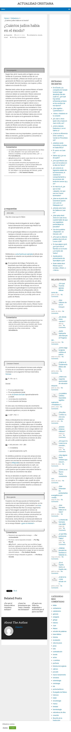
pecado (55, 672)
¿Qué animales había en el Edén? (62, 508)
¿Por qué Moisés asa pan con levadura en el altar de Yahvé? (60, 163)
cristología (56, 683)
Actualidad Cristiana (35, 3)
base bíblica (57, 634)
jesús (54, 646)
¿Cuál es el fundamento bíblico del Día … (63, 365)
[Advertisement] (24, 54)
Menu (3, 9)
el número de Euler (18, 394)
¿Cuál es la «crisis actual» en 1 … (62, 580)
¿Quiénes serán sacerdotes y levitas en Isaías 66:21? (60, 145)
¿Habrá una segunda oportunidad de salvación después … (59, 381)
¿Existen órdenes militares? (62, 429)
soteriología (57, 680)
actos (55, 657)
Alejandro (9, 35)
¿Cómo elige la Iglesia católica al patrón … (63, 351)
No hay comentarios (19, 37)
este (39, 505)
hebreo (55, 623)
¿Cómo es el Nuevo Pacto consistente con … (59, 474)
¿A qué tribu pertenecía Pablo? (63, 536)
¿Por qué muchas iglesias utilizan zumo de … (58, 288)
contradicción (57, 652)
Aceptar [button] (12, 727)
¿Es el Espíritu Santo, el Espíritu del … (63, 566)
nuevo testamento (59, 675)
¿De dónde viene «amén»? (62, 319)
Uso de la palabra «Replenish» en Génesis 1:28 (59, 232)
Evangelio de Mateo (60, 692)
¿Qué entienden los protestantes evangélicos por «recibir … (59, 491)
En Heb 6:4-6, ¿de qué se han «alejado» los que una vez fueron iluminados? (59, 191)
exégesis (56, 617)
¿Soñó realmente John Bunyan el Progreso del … (59, 335)
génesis (55, 614)
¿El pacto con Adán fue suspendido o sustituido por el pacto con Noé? (38, 607)
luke (54, 649)
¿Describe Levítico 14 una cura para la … (62, 415)
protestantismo (58, 689)
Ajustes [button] (5, 728)
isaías (55, 698)
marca (55, 704)
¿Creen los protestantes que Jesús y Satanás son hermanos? (24, 606)
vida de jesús (57, 643)
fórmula (8, 374)
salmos (55, 669)
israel (6, 37)
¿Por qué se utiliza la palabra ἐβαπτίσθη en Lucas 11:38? (60, 239)
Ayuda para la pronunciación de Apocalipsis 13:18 (59, 258)
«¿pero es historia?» (27, 523)
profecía (56, 663)
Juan (54, 625)
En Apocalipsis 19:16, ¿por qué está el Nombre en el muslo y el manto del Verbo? (60, 248)
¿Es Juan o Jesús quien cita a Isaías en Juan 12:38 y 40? (60, 121)
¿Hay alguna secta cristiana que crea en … (63, 458)
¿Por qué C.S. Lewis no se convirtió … (63, 443)
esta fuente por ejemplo (24, 254)
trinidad (55, 706)
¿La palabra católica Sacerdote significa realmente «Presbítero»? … (59, 399)
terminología (57, 709)
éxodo (40, 35)
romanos (56, 678)
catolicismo (57, 611)
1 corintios (56, 660)
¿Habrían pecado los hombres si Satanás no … (63, 551)
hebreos (56, 695)
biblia (54, 605)
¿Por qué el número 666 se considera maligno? (9, 606)
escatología (57, 701)
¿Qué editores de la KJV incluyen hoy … (59, 304)
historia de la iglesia (59, 666)
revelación (56, 640)
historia (55, 637)
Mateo (55, 628)
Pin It (15, 591)
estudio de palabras (60, 631)
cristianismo (33, 35)
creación (56, 715)
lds (54, 686)
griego (55, 620)
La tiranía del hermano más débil (63, 522)
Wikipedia (15, 463)
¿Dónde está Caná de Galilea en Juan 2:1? (59, 210)
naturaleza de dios (59, 712)
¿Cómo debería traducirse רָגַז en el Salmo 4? (59, 128)
